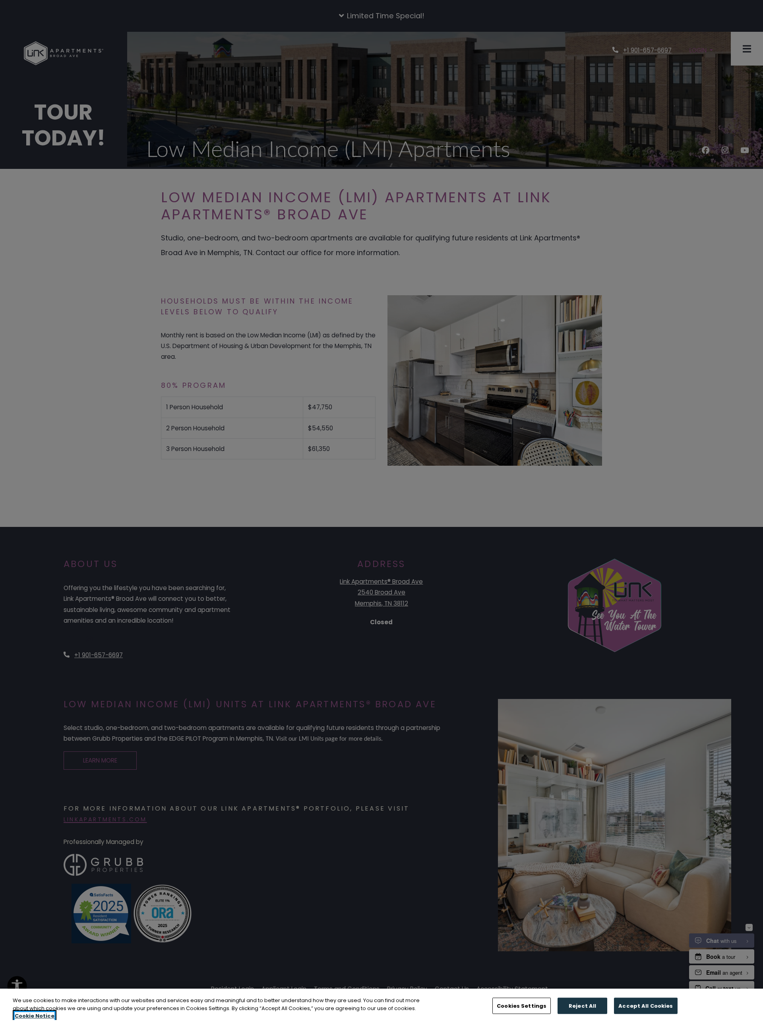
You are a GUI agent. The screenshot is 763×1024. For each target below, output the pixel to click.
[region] (381, 1006)
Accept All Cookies (645, 1005)
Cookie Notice (34, 1016)
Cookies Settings (521, 1005)
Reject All (582, 1005)
